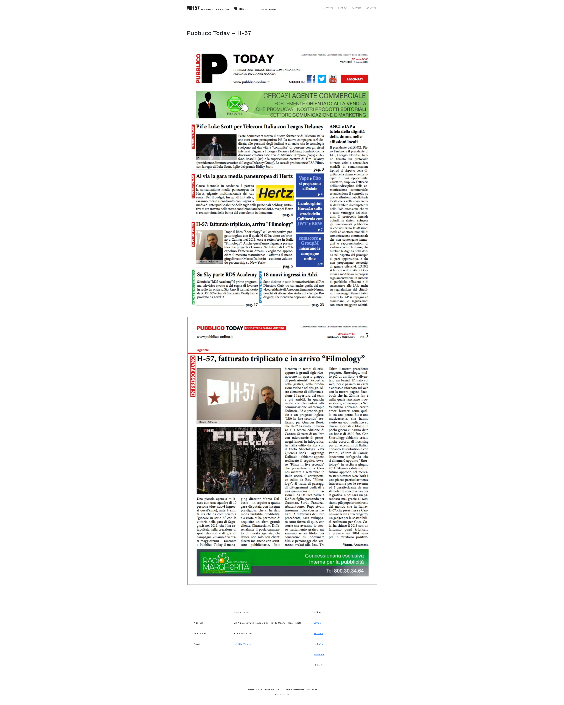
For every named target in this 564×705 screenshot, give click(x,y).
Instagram (319, 644)
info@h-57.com (242, 644)
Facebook (319, 654)
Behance (318, 633)
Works (329, 7)
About (343, 7)
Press (358, 7)
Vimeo (317, 622)
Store (373, 7)
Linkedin (318, 665)
